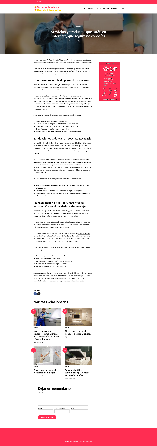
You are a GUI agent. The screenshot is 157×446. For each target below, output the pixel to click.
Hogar (78, 27)
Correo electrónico (60, 408)
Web (72, 408)
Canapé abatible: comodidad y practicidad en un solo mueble (77, 373)
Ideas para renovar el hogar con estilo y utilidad (78, 332)
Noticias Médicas (69, 441)
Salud (83, 9)
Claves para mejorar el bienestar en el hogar (45, 371)
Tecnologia (91, 9)
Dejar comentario (83, 41)
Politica (98, 9)
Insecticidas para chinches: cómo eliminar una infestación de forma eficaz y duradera (46, 335)
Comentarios (41, 392)
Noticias (114, 9)
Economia (106, 9)
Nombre (40, 408)
